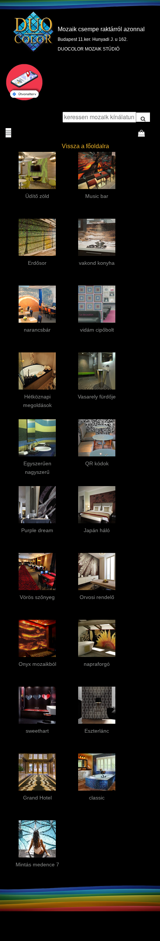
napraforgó (97, 664)
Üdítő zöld (37, 196)
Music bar (96, 196)
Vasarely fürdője (97, 397)
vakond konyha (97, 263)
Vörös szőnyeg (37, 597)
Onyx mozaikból (37, 664)
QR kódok (97, 463)
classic (97, 798)
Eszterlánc (96, 731)
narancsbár (37, 330)
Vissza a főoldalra (85, 146)
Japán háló (97, 530)
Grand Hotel (37, 798)
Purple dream (37, 530)
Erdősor (37, 263)
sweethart (37, 731)
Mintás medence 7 (37, 864)
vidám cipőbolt (97, 330)
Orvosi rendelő (97, 597)
